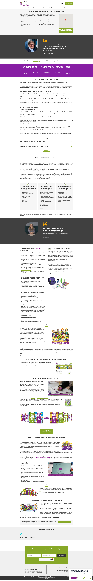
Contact (69, 7)
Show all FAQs (46, 150)
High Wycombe (60, 86)
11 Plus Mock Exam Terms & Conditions (62, 575)
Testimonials (57, 7)
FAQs (64, 7)
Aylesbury (40, 86)
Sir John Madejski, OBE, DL (49, 53)
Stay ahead (61, 560)
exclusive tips (36, 61)
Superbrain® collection (30, 404)
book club (48, 537)
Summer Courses (46, 72)
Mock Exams (36, 72)
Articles (67, 578)
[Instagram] (67, 571)
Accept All (73, 577)
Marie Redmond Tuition (26, 3)
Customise (87, 577)
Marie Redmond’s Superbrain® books (36, 264)
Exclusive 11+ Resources (67, 73)
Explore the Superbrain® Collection (46, 431)
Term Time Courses (25, 73)
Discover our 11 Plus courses (64, 522)
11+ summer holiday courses (42, 398)
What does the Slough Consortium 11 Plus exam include (32, 141)
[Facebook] (66, 571)
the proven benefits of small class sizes (31, 355)
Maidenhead (66, 86)
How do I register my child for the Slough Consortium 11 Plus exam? (35, 146)
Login (62, 3)
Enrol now (69, 3)
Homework (23, 267)
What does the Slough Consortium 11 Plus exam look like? (33, 144)
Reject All (80, 577)
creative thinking (30, 317)
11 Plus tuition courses (28, 86)
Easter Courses (57, 72)
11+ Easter (33, 398)
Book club (23, 317)
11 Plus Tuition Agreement (64, 574)
